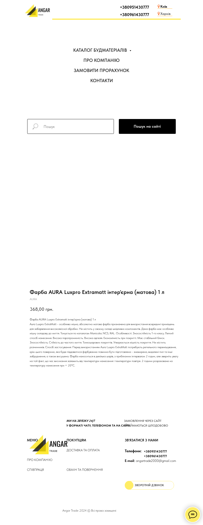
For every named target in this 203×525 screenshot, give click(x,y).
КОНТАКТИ (101, 80)
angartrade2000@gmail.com (150, 461)
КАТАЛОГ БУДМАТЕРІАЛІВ (100, 50)
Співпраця (35, 470)
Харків (165, 14)
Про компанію (39, 460)
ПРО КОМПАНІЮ (101, 60)
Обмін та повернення (85, 470)
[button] (149, 485)
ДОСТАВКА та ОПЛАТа (83, 450)
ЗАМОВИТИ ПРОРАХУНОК (101, 70)
